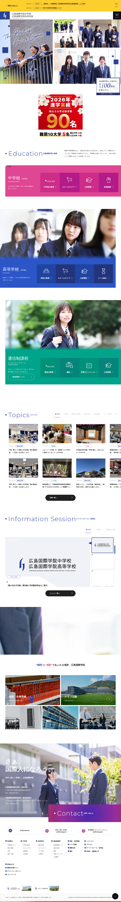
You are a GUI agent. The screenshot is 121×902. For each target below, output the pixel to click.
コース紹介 (41, 851)
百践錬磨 (97, 414)
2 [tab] (114, 549)
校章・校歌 (10, 854)
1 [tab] (114, 541)
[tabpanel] (102, 545)
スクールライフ (27, 848)
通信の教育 (56, 848)
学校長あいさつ (12, 845)
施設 (55, 851)
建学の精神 (10, 848)
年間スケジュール (58, 854)
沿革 (9, 851)
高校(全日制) (75, 414)
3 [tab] (114, 558)
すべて (57, 414)
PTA (116, 414)
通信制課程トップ (58, 845)
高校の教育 (41, 845)
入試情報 (25, 854)
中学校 (65, 414)
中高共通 (87, 414)
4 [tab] (114, 566)
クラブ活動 (107, 414)
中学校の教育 (26, 845)
